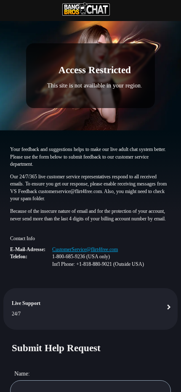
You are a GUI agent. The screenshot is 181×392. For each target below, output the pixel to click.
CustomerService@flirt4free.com (85, 249)
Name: (22, 373)
